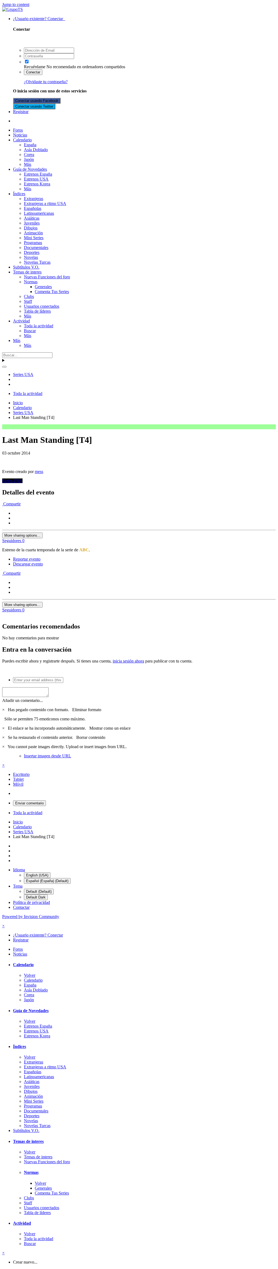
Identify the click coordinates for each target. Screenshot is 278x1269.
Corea (29, 154)
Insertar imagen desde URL (47, 756)
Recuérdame (34, 66)
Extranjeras (33, 198)
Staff (28, 301)
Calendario (22, 140)
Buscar (30, 330)
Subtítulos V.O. (26, 267)
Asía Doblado (36, 149)
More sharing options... (22, 535)
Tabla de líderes (37, 311)
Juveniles (32, 223)
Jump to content (15, 4)
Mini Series (33, 237)
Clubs (29, 296)
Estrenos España (38, 174)
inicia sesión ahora (128, 661)
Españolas (32, 208)
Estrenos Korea (37, 184)
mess (39, 471)
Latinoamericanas (39, 213)
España (30, 144)
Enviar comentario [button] (29, 803)
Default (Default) (39, 891)
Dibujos (30, 228)
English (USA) (37, 875)
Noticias (20, 135)
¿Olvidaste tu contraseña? (46, 81)
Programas (33, 242)
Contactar (21, 907)
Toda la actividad (38, 326)
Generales (43, 286)
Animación (33, 233)
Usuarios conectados (41, 306)
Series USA (12, 480)
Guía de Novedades (30, 169)
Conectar (33, 72)
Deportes (31, 252)
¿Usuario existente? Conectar (39, 18)
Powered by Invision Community (30, 916)
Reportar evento (26, 559)
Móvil (18, 784)
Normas (30, 281)
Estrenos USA (36, 179)
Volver (29, 975)
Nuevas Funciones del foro (47, 277)
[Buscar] (4, 367)
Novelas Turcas (37, 262)
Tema (18, 886)
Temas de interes (27, 272)
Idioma (19, 869)
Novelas (31, 257)
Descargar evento (28, 564)
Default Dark (36, 897)
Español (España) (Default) (47, 881)
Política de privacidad (31, 902)
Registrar (21, 111)
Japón (29, 159)
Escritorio (21, 774)
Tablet (18, 779)
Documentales (36, 247)
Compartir (11, 504)
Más (27, 164)
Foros (18, 130)
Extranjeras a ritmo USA (45, 203)
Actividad (21, 321)
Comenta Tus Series (52, 291)
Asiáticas (31, 218)
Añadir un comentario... (22, 700)
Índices (19, 193)
